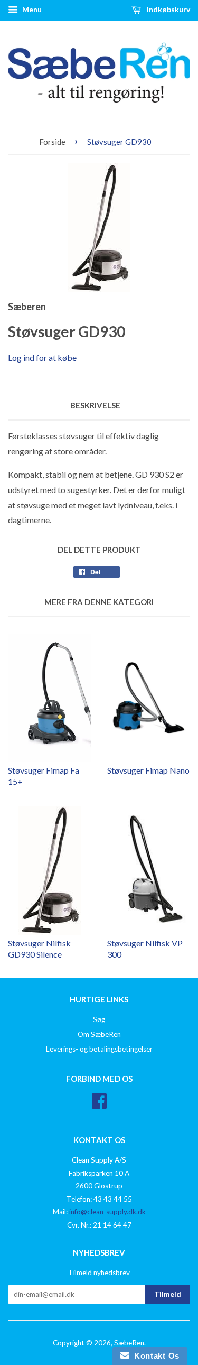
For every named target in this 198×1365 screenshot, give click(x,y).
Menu (31, 9)
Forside (52, 141)
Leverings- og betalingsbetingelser (99, 1049)
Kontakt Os (154, 1355)
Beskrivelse (95, 405)
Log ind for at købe (42, 357)
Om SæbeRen (99, 1034)
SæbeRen (129, 1343)
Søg (99, 1019)
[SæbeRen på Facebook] (99, 1104)
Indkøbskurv (167, 9)
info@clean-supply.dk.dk (107, 1212)
